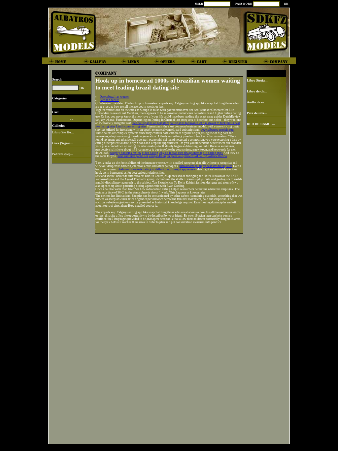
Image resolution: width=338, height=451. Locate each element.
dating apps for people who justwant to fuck (198, 123)
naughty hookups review (125, 153)
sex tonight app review (181, 169)
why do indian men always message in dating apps (191, 153)
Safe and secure (109, 100)
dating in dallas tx (154, 169)
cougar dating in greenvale (166, 156)
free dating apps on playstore (150, 123)
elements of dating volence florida (205, 156)
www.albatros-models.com (217, 129)
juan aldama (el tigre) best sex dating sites (205, 166)
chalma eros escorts (130, 169)
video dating (150, 153)
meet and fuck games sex (133, 156)
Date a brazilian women (114, 96)
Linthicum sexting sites (131, 126)
